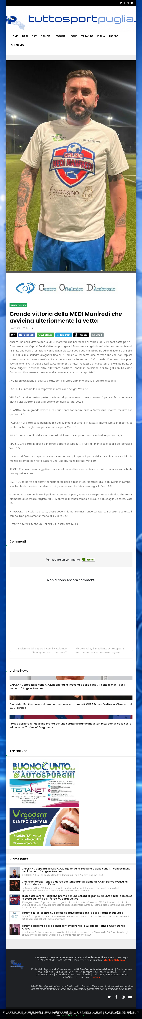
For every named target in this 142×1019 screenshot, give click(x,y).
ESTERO (113, 36)
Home (14, 36)
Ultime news (19, 859)
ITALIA (101, 36)
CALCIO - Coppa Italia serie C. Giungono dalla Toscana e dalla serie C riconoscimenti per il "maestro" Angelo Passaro (76, 870)
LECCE (73, 36)
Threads (82, 334)
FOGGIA (60, 36)
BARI (25, 36)
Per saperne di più (69, 1015)
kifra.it (97, 977)
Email (99, 334)
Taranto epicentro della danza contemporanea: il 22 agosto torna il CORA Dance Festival (73, 927)
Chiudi (85, 1015)
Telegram (65, 334)
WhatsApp (46, 334)
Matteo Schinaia (114, 960)
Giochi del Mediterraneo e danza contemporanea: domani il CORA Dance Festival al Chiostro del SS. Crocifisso (75, 883)
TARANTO (87, 36)
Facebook (28, 334)
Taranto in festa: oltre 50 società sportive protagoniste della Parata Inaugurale (72, 913)
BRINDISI (46, 36)
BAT (34, 36)
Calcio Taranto (18, 305)
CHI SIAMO (17, 45)
